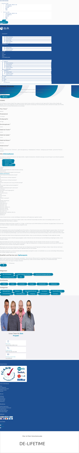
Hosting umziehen (9, 50)
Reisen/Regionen (20, 293)
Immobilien (44, 291)
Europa (32, 284)
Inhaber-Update (9, 165)
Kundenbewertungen (4, 388)
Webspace (4, 44)
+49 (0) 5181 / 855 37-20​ (11, 345)
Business (17, 291)
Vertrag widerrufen (4, 410)
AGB (1, 406)
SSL (3, 53)
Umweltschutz (3, 387)
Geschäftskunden (6, 57)
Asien (12, 284)
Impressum (2, 401)
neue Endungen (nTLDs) (8, 277)
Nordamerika (42, 284)
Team (1, 386)
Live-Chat (2, 397)
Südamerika (54, 284)
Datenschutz (5, 406)
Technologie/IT (44, 293)
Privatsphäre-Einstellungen (5, 407)
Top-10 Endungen (7, 274)
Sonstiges (55, 293)
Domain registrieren (9, 37)
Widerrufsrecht (3, 409)
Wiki (6, 10)
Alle (21, 277)
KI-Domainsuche (9, 38)
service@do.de (9, 358)
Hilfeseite (2, 396)
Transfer (7, 163)
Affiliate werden (3, 390)
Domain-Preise (8, 40)
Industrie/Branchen (57, 291)
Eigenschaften (8, 160)
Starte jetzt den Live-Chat (11, 351)
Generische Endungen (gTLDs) (43, 274)
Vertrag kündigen (3, 411)
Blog (3, 56)
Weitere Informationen (5, 173)
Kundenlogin (2, 399)
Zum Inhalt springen (4, 0)
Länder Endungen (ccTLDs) (23, 274)
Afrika (4, 284)
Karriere (1, 391)
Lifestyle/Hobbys (7, 293)
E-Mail (3, 51)
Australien (22, 284)
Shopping (32, 293)
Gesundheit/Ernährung (30, 291)
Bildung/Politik (6, 291)
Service (4, 54)
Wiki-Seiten (2, 400)
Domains (4, 33)
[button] (4, 22)
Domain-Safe (8, 42)
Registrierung (8, 162)
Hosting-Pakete (9, 47)
